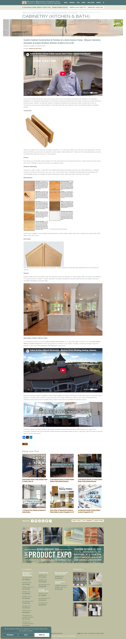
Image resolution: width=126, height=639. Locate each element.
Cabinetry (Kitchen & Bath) (59, 12)
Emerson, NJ (26, 582)
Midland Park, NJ (27, 587)
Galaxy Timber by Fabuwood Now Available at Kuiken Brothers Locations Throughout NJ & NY (62, 511)
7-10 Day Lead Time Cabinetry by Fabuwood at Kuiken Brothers (34, 511)
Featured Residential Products (40, 12)
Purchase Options (98, 520)
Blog (78, 2)
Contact (98, 2)
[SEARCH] (103, 2)
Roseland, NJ (26, 596)
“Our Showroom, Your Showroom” (48, 346)
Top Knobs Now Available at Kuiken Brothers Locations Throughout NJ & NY (89, 511)
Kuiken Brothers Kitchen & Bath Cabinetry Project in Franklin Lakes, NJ (34, 480)
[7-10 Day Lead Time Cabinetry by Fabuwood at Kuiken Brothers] (34, 485)
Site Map (53, 636)
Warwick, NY (26, 610)
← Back (25, 444)
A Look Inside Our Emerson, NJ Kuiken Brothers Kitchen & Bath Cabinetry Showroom (62, 480)
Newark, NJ (25, 592)
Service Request (71, 636)
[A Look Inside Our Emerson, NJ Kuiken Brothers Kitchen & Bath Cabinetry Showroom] (62, 455)
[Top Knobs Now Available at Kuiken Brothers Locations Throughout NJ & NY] (89, 485)
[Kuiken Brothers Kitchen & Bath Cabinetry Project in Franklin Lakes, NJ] (34, 455)
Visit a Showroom (87, 520)
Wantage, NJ (26, 606)
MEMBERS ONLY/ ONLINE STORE (95, 7)
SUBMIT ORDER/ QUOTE (59, 7)
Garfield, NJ (42, 575)
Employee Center (61, 636)
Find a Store (91, 2)
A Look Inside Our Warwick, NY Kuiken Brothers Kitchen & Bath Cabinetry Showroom (90, 480)
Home (24, 12)
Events (83, 2)
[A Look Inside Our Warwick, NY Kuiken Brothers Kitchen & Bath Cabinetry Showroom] (89, 455)
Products (72, 2)
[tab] (65, 2)
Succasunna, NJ (27, 601)
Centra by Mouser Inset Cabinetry (54, 341)
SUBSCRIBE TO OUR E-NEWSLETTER (78, 7)
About (65, 2)
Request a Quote (76, 520)
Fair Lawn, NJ (26, 577)
